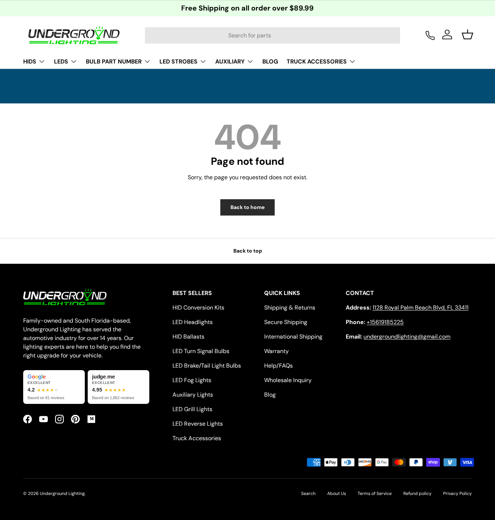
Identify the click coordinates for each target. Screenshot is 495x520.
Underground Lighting (62, 493)
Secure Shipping (285, 322)
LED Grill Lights (192, 409)
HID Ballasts (188, 336)
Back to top (247, 250)
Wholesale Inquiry (288, 380)
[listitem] (54, 387)
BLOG (270, 61)
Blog (270, 394)
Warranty (276, 351)
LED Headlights (192, 322)
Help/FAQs (278, 365)
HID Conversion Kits (198, 307)
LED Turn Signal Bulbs (200, 351)
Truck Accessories (196, 438)
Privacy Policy (457, 493)
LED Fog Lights (191, 380)
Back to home (247, 207)
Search (308, 493)
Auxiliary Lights (192, 394)
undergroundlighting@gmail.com (406, 336)
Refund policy (417, 493)
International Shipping (293, 336)
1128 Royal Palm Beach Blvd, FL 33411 (421, 307)
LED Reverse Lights (197, 423)
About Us (336, 493)
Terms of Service (375, 493)
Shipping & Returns (289, 307)
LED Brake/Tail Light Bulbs (206, 365)
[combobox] (272, 35)
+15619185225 (385, 322)
